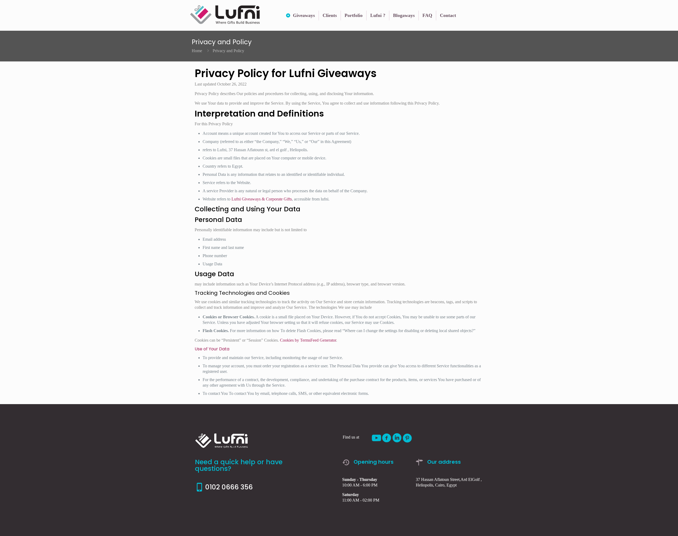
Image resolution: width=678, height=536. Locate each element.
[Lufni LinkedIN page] (397, 438)
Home (197, 50)
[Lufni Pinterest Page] (407, 438)
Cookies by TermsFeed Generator (308, 340)
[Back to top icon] (652, 525)
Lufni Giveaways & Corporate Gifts (261, 199)
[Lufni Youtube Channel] (376, 438)
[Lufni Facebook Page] (386, 438)
